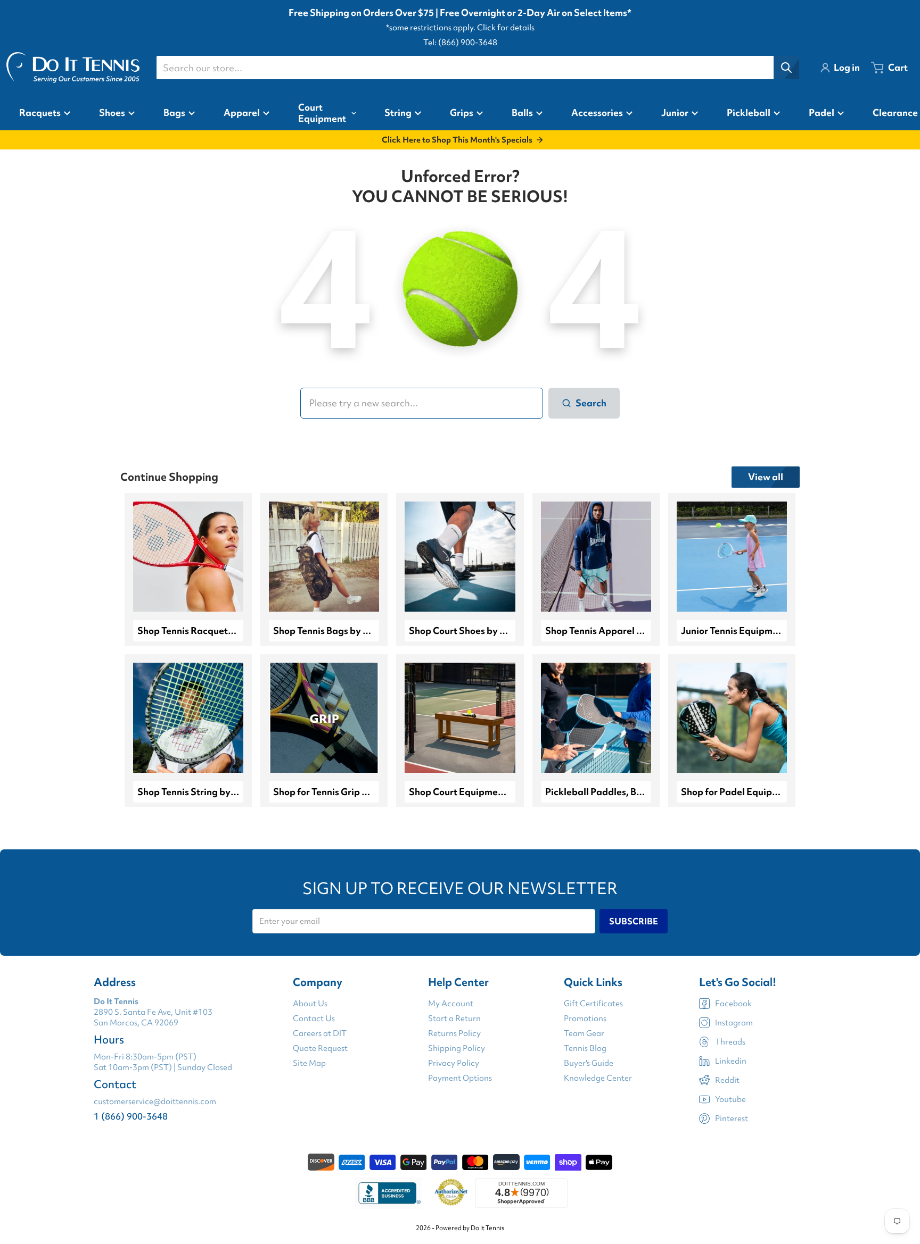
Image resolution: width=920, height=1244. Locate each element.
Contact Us (314, 1018)
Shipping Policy (456, 1048)
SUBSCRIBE (633, 921)
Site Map (309, 1063)
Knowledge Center (598, 1078)
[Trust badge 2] (451, 1193)
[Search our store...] (786, 67)
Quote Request (320, 1048)
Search (591, 403)
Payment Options (460, 1078)
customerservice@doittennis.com (155, 1101)
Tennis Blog (585, 1048)
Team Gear (584, 1033)
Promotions (585, 1018)
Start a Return (454, 1018)
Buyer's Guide (588, 1063)
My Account (450, 1003)
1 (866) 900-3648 (131, 1116)
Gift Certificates (593, 1003)
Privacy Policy (453, 1063)
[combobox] (478, 67)
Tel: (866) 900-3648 (460, 42)
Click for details (506, 27)
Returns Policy (454, 1033)
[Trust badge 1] (388, 1193)
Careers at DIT (320, 1033)
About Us (310, 1003)
